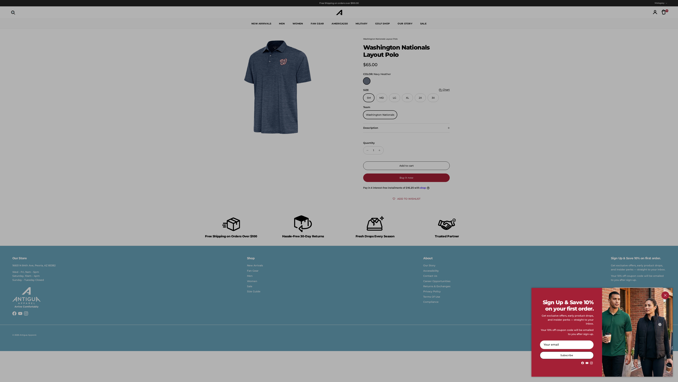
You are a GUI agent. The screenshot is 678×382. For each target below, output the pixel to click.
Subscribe (566, 355)
